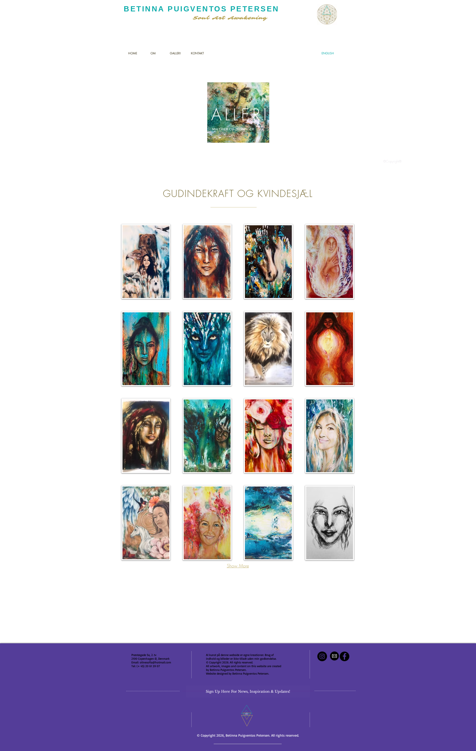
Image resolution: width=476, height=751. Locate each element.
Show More (238, 566)
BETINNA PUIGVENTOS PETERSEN (201, 9)
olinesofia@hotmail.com (155, 662)
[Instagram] (322, 656)
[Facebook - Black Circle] (344, 656)
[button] (145, 261)
